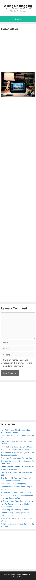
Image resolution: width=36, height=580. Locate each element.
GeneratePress (18, 577)
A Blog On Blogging (18, 6)
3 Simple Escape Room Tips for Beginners (17, 501)
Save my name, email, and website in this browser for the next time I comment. (17, 363)
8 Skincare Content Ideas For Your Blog (16, 458)
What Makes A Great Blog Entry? (14, 484)
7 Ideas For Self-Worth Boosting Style (16, 492)
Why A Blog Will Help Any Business (15, 510)
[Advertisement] (18, 53)
